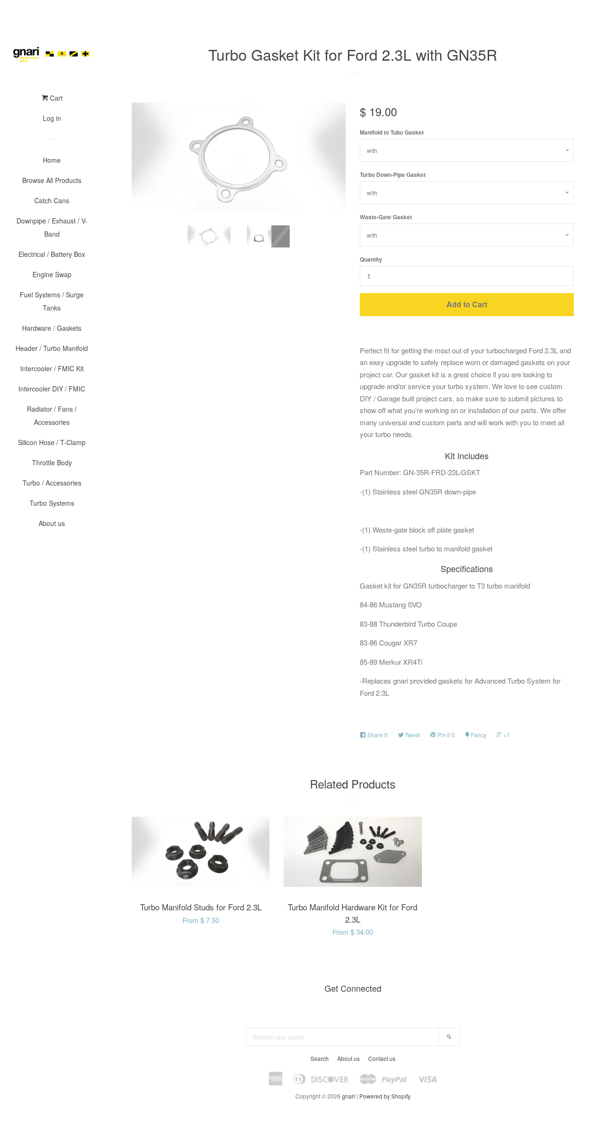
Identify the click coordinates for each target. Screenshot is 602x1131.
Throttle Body (52, 462)
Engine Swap (51, 274)
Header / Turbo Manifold (52, 348)
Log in (52, 118)
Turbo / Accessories (52, 482)
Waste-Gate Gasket (386, 217)
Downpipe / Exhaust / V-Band (51, 227)
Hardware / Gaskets (51, 328)
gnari (348, 1096)
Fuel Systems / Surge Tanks (52, 301)
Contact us (382, 1058)
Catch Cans (51, 200)
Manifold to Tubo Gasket (392, 132)
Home (52, 160)
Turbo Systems (52, 503)
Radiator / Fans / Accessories (52, 415)
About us (52, 523)
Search (319, 1058)
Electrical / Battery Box (51, 254)
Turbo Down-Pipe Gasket (393, 174)
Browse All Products (51, 180)
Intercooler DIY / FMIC (51, 388)
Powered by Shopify (385, 1096)
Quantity (371, 259)
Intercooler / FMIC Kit (52, 368)
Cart (55, 98)
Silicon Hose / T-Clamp (52, 442)
